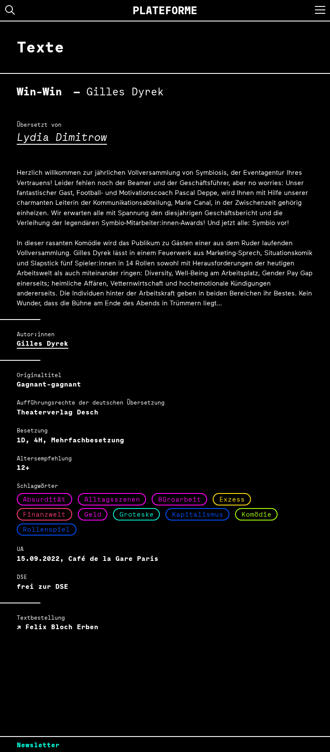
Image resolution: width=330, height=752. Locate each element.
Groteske (136, 514)
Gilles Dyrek (42, 343)
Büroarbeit (179, 499)
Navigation (320, 10)
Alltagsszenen (112, 499)
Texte (40, 47)
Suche (10, 10)
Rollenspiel (46, 529)
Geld (92, 514)
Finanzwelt (44, 514)
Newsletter (38, 744)
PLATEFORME (165, 10)
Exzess (232, 499)
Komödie (256, 514)
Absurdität (44, 499)
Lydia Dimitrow (62, 137)
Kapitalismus (197, 514)
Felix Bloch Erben (59, 626)
